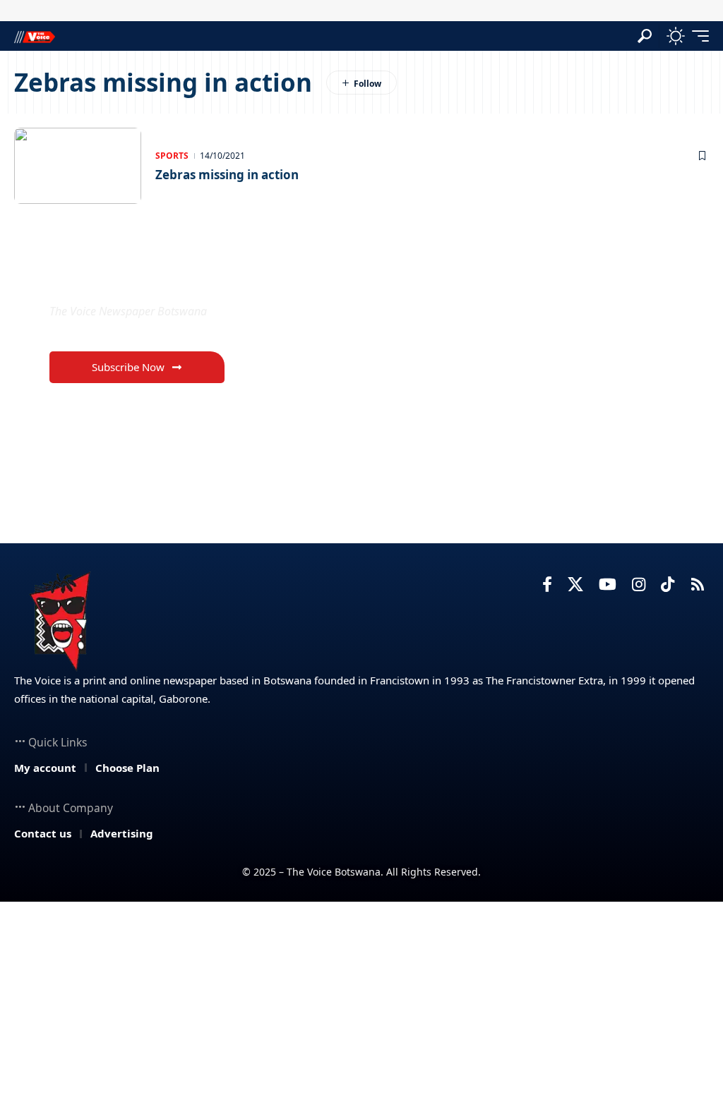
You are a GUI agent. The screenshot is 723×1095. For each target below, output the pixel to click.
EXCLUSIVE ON (123, 277)
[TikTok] (667, 584)
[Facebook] (547, 584)
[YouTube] (607, 584)
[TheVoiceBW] (34, 35)
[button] (644, 36)
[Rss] (697, 584)
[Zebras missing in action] (77, 166)
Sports (172, 156)
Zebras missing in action (227, 175)
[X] (575, 584)
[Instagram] (638, 584)
